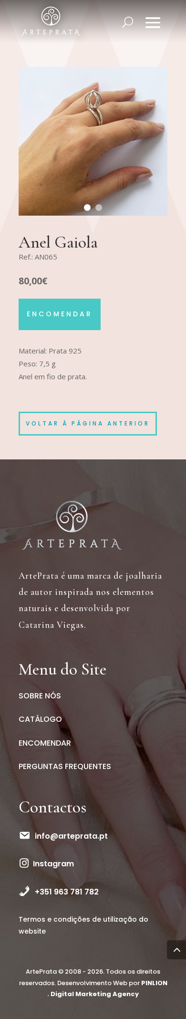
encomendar (60, 314)
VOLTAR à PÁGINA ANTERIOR (88, 423)
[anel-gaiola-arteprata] (93, 215)
